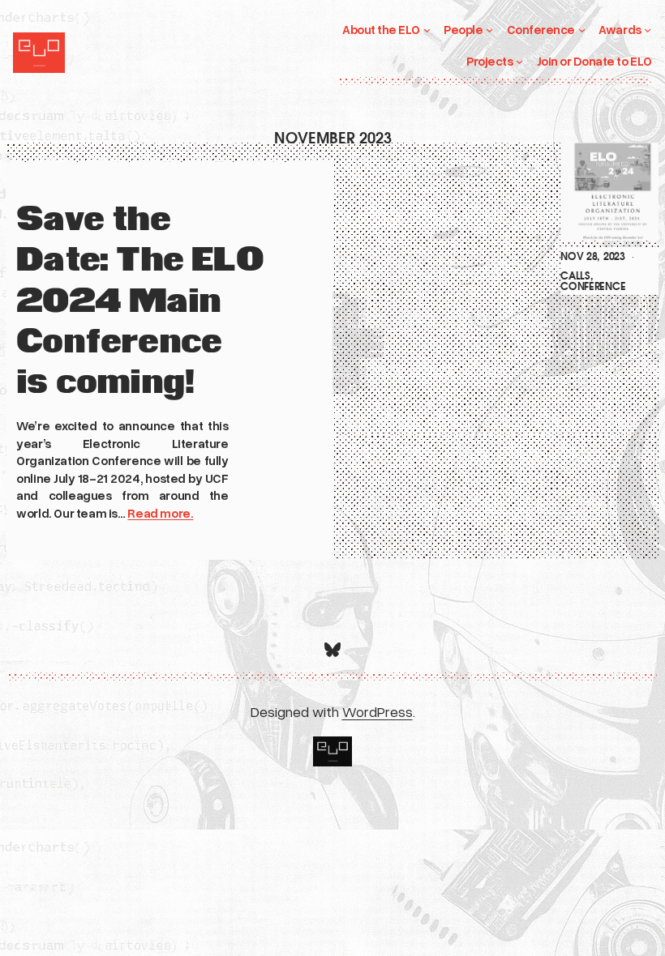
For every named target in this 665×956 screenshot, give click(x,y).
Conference (592, 287)
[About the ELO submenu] (427, 29)
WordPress (377, 711)
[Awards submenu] (647, 29)
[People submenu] (489, 29)
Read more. (160, 513)
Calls (575, 276)
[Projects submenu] (519, 61)
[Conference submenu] (582, 29)
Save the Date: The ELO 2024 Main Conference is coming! (140, 302)
